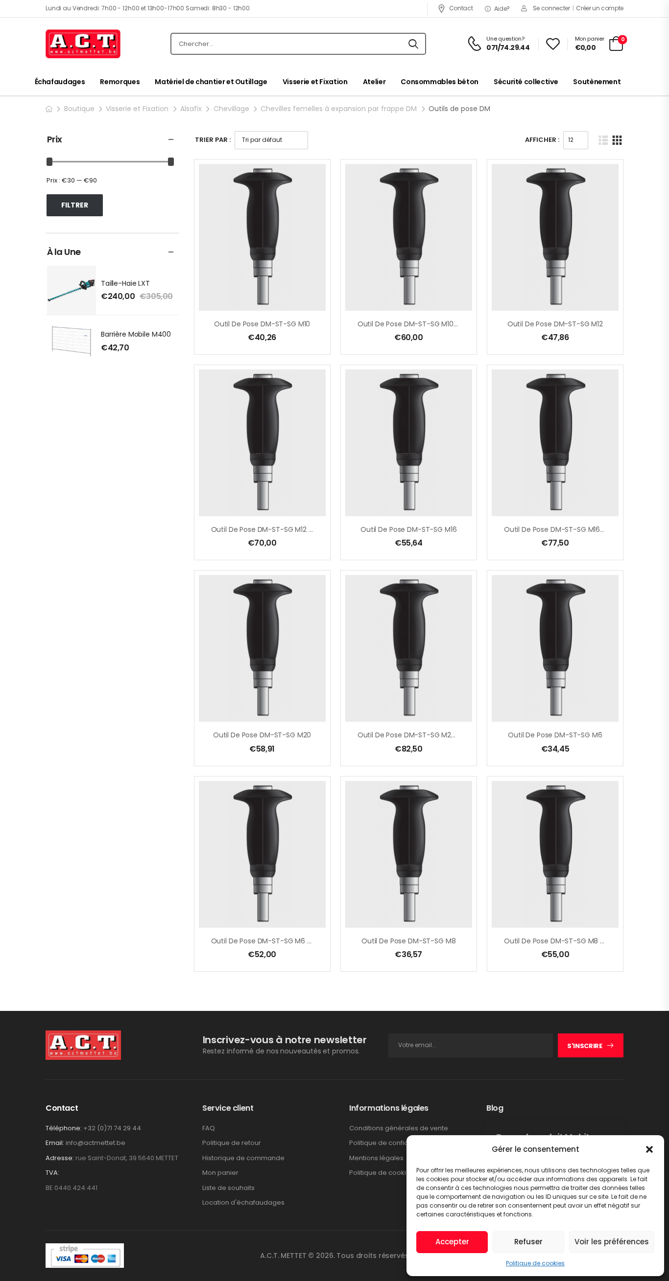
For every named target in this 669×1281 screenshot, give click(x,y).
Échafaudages (60, 82)
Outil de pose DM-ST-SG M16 (408, 529)
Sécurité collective (526, 82)
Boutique (79, 109)
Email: (55, 1142)
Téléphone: (64, 1128)
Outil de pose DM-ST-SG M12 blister (269, 529)
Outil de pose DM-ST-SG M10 (262, 324)
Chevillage (231, 109)
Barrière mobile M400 (136, 334)
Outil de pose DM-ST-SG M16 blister (562, 529)
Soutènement (597, 82)
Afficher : (542, 139)
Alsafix (191, 109)
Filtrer (74, 205)
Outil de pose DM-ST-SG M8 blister (562, 941)
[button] (649, 1149)
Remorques (120, 82)
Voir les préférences (611, 1241)
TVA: (52, 1173)
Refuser (528, 1241)
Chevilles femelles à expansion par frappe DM (339, 109)
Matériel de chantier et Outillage (211, 82)
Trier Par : (213, 139)
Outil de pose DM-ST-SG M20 (262, 735)
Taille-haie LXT (125, 283)
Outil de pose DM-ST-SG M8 (408, 941)
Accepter (452, 1241)
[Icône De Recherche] (413, 44)
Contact (461, 8)
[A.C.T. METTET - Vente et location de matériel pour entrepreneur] (83, 44)
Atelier (374, 82)
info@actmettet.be (95, 1142)
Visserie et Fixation (315, 82)
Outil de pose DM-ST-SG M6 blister (269, 941)
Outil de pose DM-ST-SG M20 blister (417, 735)
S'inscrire (584, 1046)
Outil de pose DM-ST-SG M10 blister (416, 324)
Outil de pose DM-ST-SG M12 (555, 324)
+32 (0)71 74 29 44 (112, 1128)
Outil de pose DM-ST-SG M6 (555, 735)
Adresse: (60, 1158)
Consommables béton (439, 82)
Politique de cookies (535, 1263)
